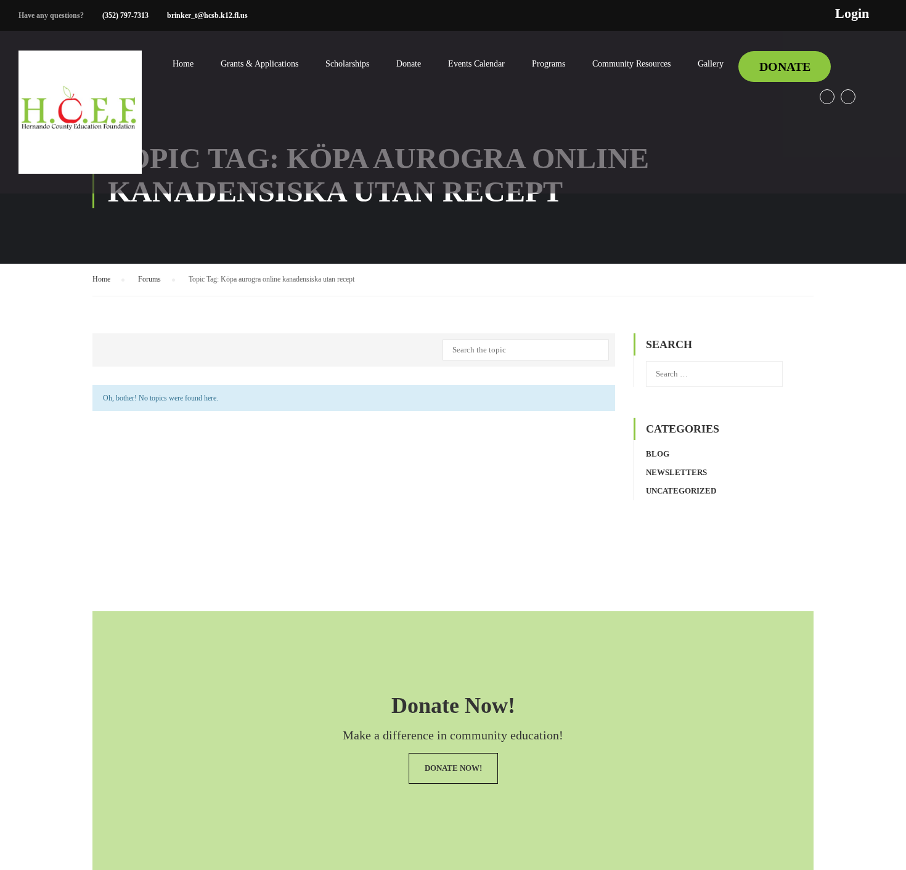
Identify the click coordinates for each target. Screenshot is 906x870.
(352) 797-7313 (125, 15)
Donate (408, 63)
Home (183, 63)
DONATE (784, 66)
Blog (657, 453)
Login (852, 13)
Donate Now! (453, 768)
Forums (149, 279)
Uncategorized (681, 490)
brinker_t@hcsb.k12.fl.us (207, 15)
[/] (80, 122)
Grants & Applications (259, 63)
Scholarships (347, 63)
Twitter (848, 96)
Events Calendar (476, 63)
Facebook (827, 96)
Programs (548, 63)
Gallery (711, 63)
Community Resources (631, 63)
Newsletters (676, 472)
